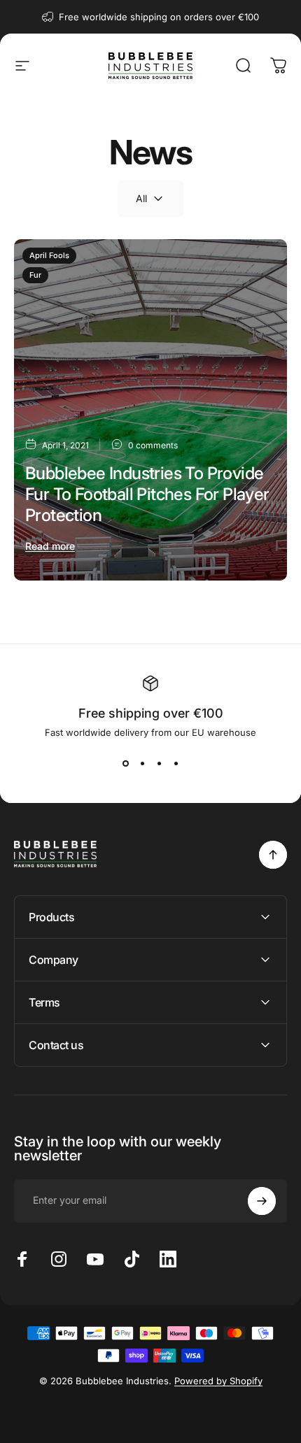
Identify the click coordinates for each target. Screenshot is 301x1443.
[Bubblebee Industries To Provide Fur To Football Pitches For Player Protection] (150, 410)
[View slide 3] (158, 763)
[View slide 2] (142, 763)
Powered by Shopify (218, 1380)
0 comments (153, 445)
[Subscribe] (262, 1201)
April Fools (49, 255)
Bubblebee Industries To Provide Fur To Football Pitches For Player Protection (147, 494)
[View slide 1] (125, 763)
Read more (50, 546)
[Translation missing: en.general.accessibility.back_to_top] (273, 855)
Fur (35, 275)
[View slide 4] (175, 763)
